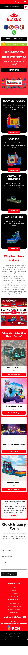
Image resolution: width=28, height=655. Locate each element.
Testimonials (14, 593)
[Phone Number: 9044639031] (19, 617)
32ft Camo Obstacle (14, 368)
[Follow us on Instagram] (16, 27)
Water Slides (14, 613)
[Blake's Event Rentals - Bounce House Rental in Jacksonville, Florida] (14, 17)
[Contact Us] (14, 32)
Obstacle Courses (14, 610)
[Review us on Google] (11, 27)
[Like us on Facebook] (6, 27)
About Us (22, 641)
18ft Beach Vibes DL (14, 482)
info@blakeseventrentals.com (14, 623)
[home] (2, 2)
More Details (14, 451)
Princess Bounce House (14, 406)
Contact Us (14, 596)
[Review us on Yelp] (21, 27)
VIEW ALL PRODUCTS (14, 39)
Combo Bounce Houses (14, 607)
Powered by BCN (14, 636)
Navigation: (19, 2)
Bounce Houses (14, 604)
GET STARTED (14, 70)
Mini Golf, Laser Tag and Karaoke (14, 444)
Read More (14, 132)
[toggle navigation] (25, 2)
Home (14, 587)
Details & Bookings (14, 374)
